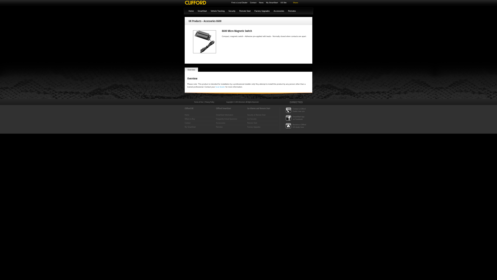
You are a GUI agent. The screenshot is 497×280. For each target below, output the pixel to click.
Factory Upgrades (262, 11)
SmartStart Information (224, 115)
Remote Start (245, 11)
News (261, 3)
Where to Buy (190, 119)
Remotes (292, 11)
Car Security (252, 119)
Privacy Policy (209, 102)
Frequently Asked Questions (226, 119)
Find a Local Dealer (239, 3)
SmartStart (202, 11)
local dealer (220, 87)
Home (191, 11)
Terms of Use (198, 102)
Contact (253, 3)
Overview (191, 70)
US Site (283, 3)
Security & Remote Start (256, 115)
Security (231, 11)
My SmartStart (272, 3)
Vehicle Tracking (218, 11)
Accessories (279, 11)
